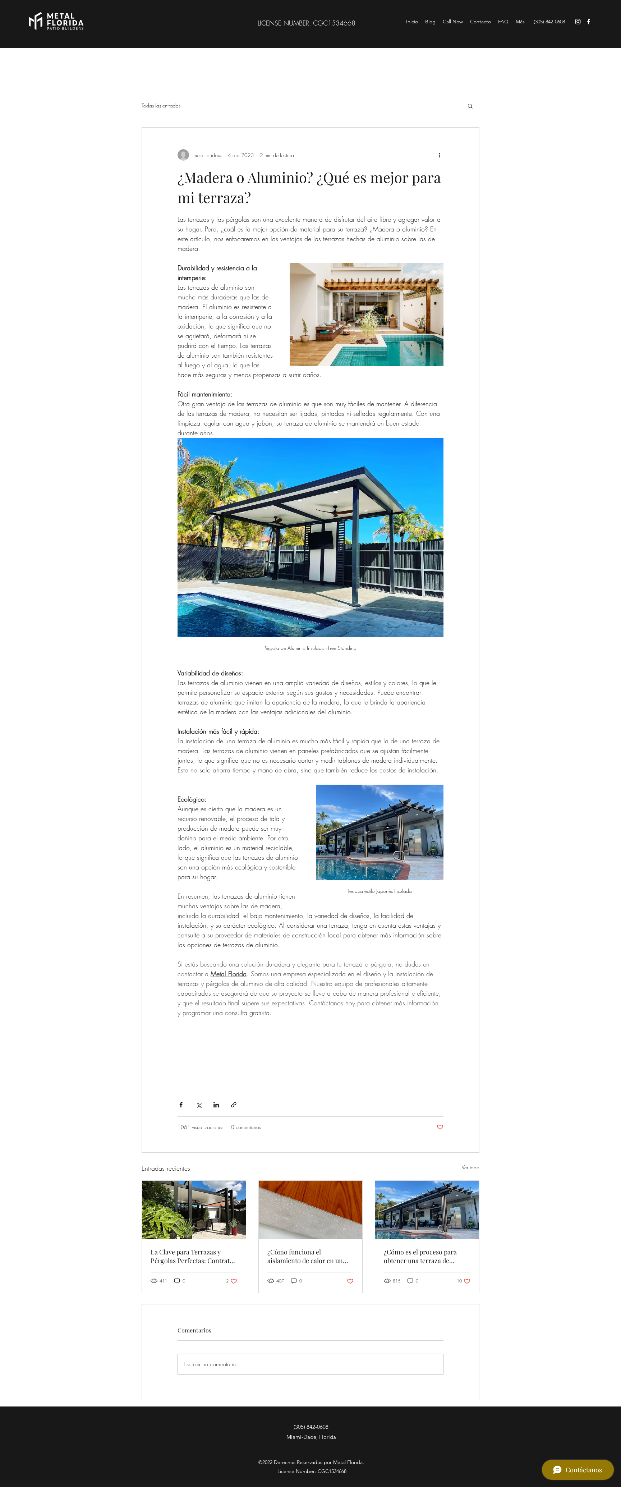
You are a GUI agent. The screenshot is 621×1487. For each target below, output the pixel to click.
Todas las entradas (161, 105)
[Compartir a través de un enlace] (233, 1104)
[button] (470, 106)
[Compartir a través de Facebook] (181, 1104)
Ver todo (470, 1167)
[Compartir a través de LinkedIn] (216, 1104)
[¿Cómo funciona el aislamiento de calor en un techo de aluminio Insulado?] (311, 1210)
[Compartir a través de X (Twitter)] (198, 1104)
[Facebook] (588, 21)
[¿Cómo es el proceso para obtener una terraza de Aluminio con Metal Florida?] (427, 1210)
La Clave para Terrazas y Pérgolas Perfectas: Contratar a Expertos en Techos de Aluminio (193, 1256)
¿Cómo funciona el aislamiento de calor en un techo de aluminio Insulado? (307, 1256)
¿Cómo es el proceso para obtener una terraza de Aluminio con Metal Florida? (424, 1256)
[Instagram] (577, 21)
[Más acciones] (439, 155)
